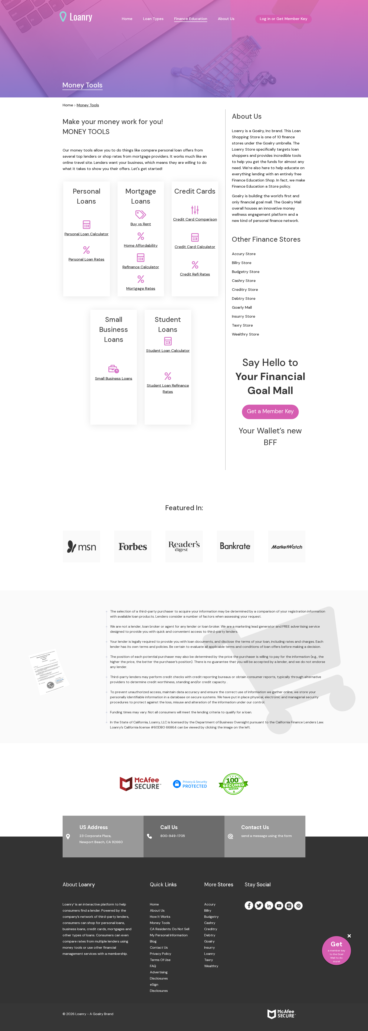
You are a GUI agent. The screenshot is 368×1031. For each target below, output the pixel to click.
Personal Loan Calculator (87, 234)
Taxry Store (242, 325)
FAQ (153, 966)
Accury (207, 904)
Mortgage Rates (140, 288)
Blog (153, 941)
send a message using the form (266, 836)
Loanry (207, 953)
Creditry (207, 929)
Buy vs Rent (141, 224)
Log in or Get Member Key (283, 18)
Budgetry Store (245, 271)
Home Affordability (141, 245)
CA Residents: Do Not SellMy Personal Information (169, 932)
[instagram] (289, 906)
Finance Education (190, 18)
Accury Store (244, 253)
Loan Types (153, 18)
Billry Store (241, 262)
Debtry (207, 935)
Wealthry (207, 966)
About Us (226, 18)
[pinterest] (298, 905)
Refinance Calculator (140, 267)
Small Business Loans (113, 378)
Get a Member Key (270, 411)
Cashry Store (244, 280)
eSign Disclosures (159, 987)
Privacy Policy (160, 953)
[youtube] (279, 905)
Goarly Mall (242, 307)
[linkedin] (269, 905)
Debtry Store (243, 298)
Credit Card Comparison (195, 219)
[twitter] (259, 905)
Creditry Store (245, 289)
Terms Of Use (160, 960)
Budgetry (207, 916)
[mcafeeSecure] (146, 783)
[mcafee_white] (286, 1014)
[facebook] (249, 905)
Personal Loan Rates (86, 259)
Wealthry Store (245, 334)
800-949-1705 (172, 836)
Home (127, 18)
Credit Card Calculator (195, 246)
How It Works (160, 916)
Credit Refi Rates (195, 274)
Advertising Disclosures (159, 975)
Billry (207, 910)
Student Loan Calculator (168, 350)
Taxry (207, 960)
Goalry (207, 941)
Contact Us (159, 947)
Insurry (207, 947)
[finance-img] (49, 672)
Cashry (207, 923)
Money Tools (88, 105)
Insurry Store (243, 316)
